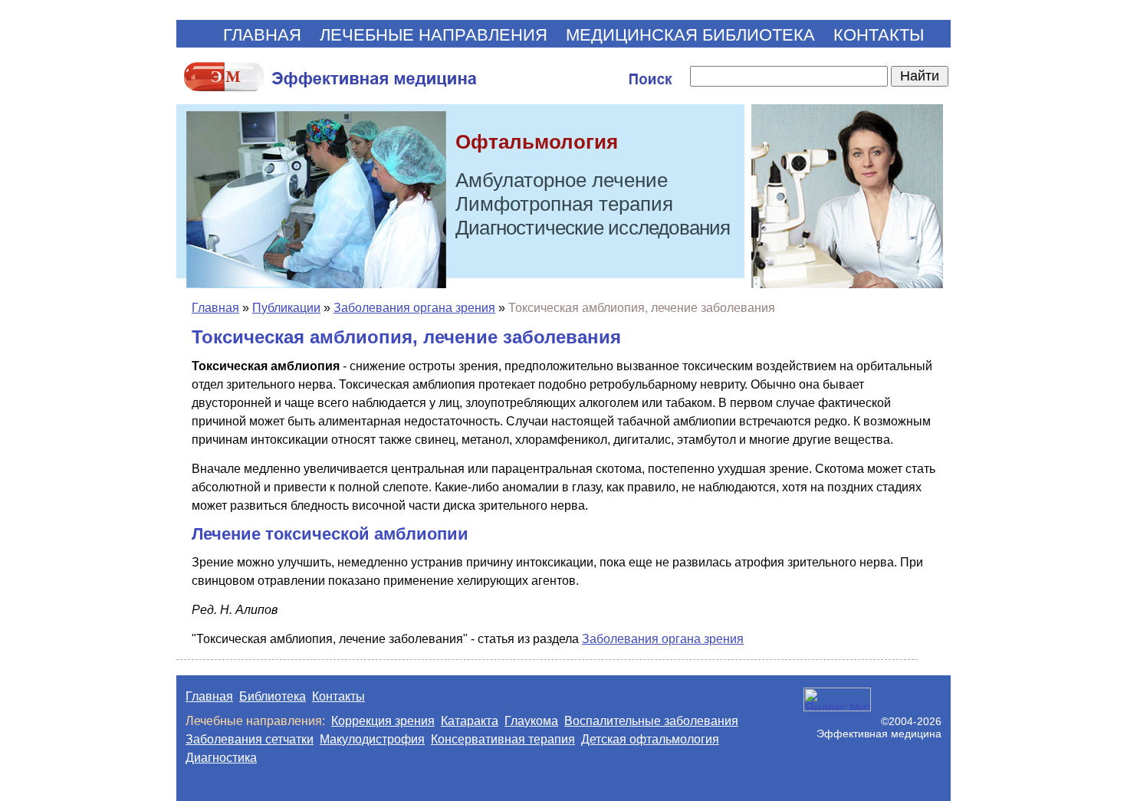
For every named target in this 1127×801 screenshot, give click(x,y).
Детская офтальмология (650, 739)
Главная (215, 307)
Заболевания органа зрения (414, 307)
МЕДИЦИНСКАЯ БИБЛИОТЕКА (690, 34)
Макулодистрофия (372, 739)
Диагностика (221, 757)
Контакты (338, 696)
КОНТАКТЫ (878, 34)
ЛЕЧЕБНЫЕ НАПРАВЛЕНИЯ (433, 34)
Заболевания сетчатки (250, 739)
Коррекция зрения (383, 720)
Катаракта (469, 720)
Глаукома (531, 720)
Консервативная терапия (503, 739)
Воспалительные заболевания (651, 720)
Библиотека (272, 696)
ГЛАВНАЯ (262, 34)
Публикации (286, 307)
